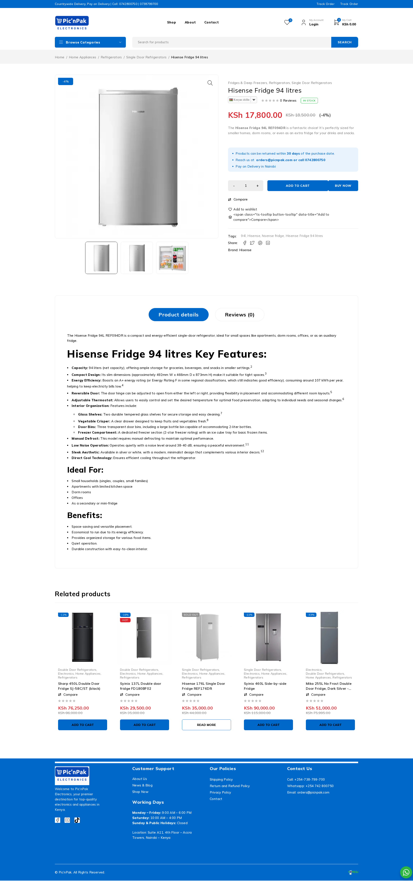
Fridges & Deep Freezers (247, 83)
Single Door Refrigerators (146, 57)
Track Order (325, 4)
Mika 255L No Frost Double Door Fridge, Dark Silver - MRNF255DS (328, 688)
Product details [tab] (179, 314)
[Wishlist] (243, 209)
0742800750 (315, 160)
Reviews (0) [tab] (239, 314)
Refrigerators (111, 57)
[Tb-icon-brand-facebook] (57, 820)
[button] (210, 83)
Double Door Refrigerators (77, 669)
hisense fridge (273, 236)
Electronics (66, 673)
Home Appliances (82, 57)
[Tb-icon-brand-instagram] (67, 820)
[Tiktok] (77, 820)
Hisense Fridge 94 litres (304, 236)
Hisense (253, 236)
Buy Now (343, 186)
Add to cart (298, 186)
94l (243, 236)
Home (60, 57)
